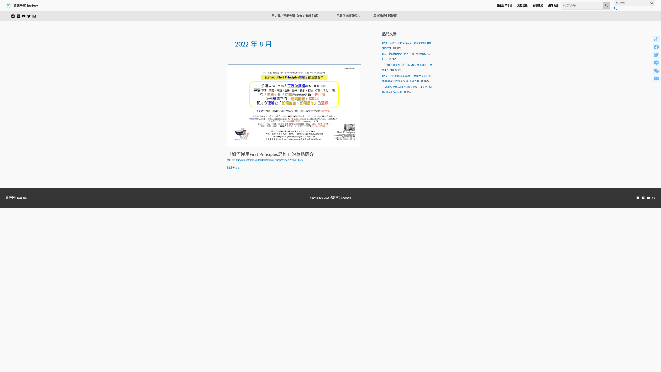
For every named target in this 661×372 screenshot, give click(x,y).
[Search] (607, 5)
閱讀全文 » (233, 167)
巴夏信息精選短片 (348, 16)
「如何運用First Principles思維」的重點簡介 (270, 154)
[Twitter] (29, 16)
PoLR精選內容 (266, 160)
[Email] (656, 79)
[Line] (656, 63)
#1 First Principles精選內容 (242, 160)
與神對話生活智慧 (385, 16)
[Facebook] (13, 16)
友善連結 (538, 5)
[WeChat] (656, 71)
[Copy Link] (656, 39)
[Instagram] (18, 16)
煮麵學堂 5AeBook (25, 5)
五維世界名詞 (504, 5)
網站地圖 (553, 5)
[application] (321, 16)
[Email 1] (34, 16)
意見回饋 (522, 5)
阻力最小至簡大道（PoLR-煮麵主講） (296, 16)
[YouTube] (23, 16)
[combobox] (582, 5)
